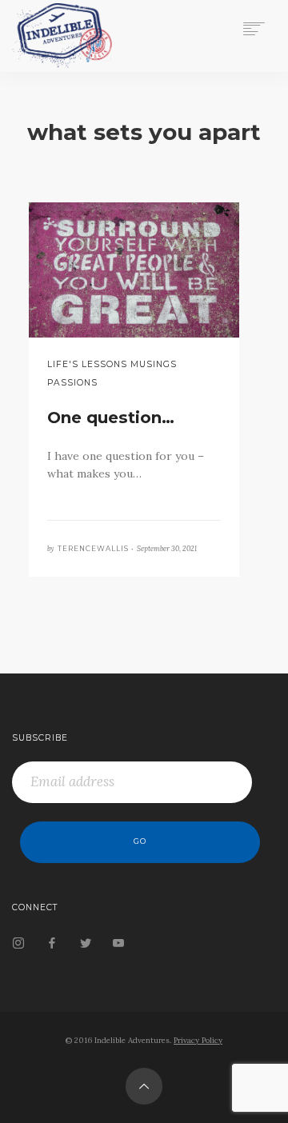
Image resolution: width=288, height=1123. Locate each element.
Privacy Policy (198, 1040)
